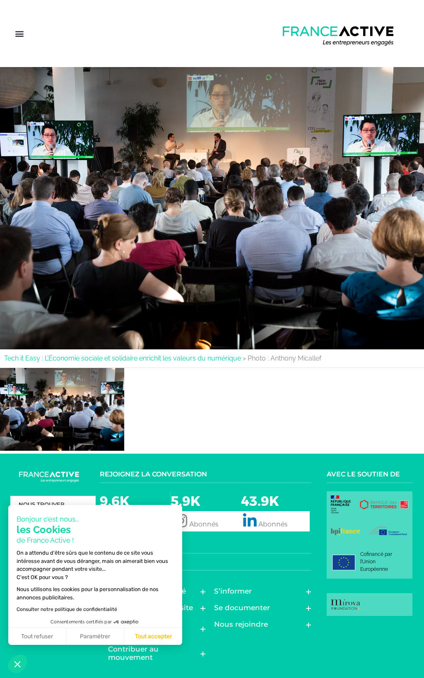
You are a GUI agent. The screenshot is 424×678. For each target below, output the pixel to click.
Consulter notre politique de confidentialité (67, 609)
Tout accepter (153, 636)
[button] (19, 34)
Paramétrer (95, 636)
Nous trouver (42, 504)
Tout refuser (37, 636)
